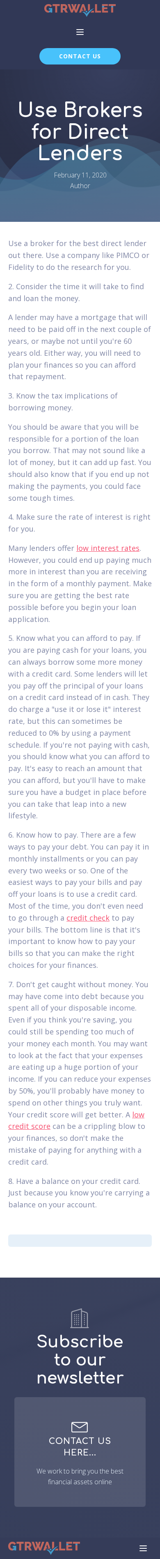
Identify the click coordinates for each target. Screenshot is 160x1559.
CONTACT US (80, 56)
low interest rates (107, 548)
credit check (88, 918)
